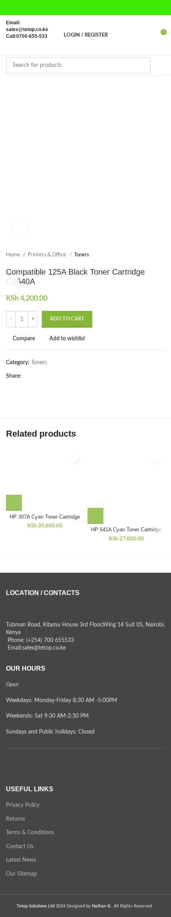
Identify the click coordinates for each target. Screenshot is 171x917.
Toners (81, 255)
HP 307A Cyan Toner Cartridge (45, 517)
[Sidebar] (10, 285)
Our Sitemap (21, 874)
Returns (15, 819)
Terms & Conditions (30, 832)
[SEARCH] (142, 65)
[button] (14, 503)
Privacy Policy (22, 805)
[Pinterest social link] (106, 8)
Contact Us (19, 846)
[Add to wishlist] (73, 457)
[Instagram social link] (85, 8)
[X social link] (75, 8)
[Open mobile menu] (162, 65)
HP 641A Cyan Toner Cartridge (126, 530)
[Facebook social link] (65, 8)
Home (13, 255)
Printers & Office (47, 255)
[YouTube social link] (96, 8)
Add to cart (67, 319)
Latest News (21, 860)
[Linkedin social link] (55, 376)
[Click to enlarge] (20, 227)
